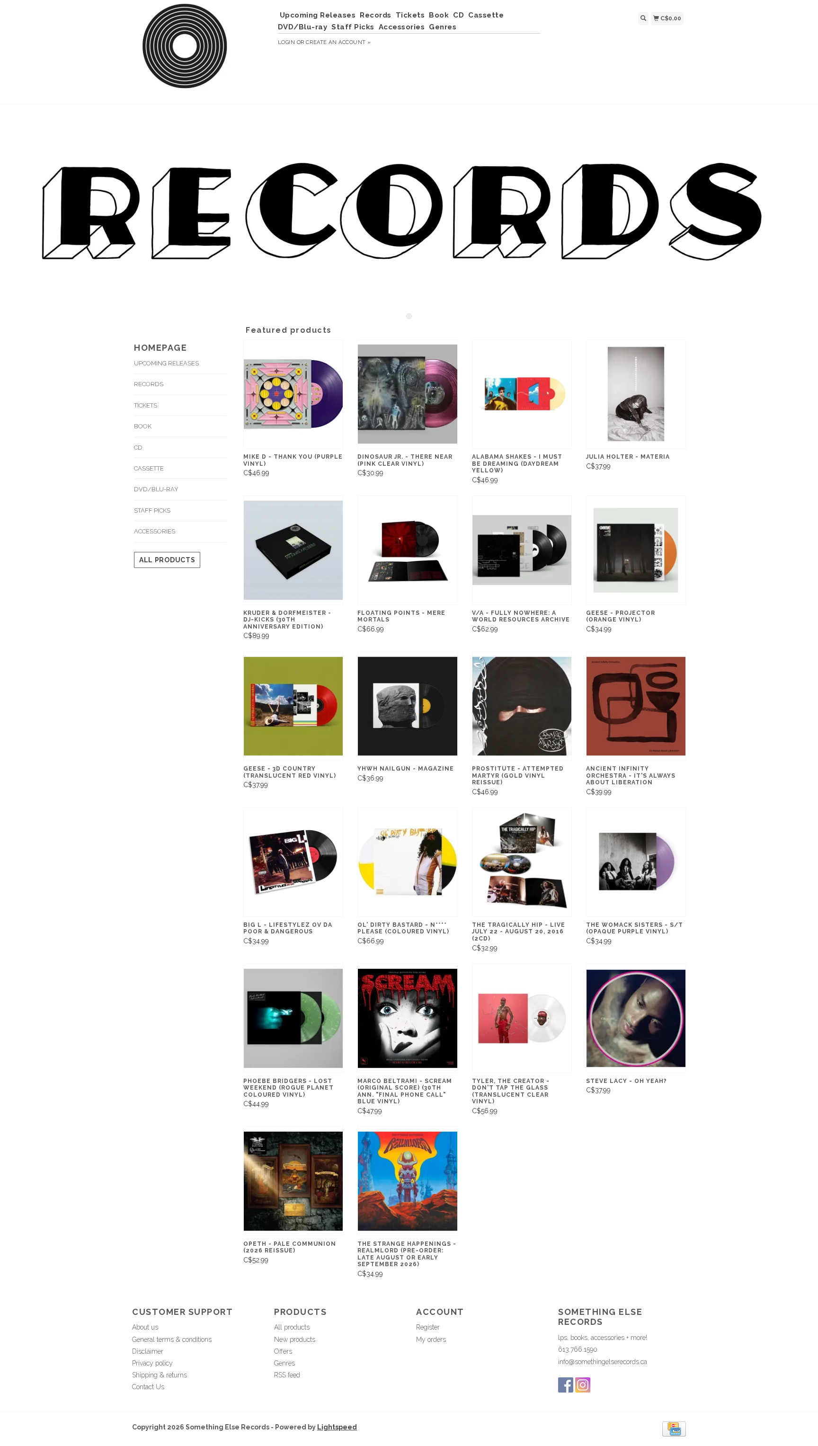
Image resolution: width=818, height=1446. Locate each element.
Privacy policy (152, 1363)
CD (458, 15)
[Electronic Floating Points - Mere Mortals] (407, 550)
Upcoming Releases (318, 15)
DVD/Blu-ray (303, 27)
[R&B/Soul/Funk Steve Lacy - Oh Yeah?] (636, 1018)
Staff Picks (352, 27)
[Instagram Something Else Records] (582, 1385)
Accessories (402, 27)
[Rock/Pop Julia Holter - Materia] (636, 394)
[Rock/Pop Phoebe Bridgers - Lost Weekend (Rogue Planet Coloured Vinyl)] (293, 1018)
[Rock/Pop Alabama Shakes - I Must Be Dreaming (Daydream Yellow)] (521, 394)
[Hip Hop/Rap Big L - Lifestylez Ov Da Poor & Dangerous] (293, 862)
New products (294, 1339)
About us (145, 1327)
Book (439, 15)
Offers (283, 1351)
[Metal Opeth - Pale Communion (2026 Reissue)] (293, 1181)
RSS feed (287, 1375)
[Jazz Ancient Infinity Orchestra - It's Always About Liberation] (636, 706)
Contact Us (148, 1387)
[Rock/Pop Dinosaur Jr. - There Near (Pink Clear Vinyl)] (407, 394)
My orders (431, 1339)
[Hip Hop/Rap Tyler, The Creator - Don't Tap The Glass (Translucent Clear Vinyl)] (521, 1018)
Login (286, 42)
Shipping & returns (159, 1375)
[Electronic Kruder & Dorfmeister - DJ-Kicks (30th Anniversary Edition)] (293, 550)
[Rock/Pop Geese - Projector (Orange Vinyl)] (636, 550)
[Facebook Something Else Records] (565, 1385)
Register (428, 1327)
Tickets (410, 15)
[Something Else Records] (201, 50)
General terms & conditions (172, 1339)
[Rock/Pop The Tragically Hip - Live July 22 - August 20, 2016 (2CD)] (521, 862)
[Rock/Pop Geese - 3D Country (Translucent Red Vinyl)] (293, 706)
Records (375, 15)
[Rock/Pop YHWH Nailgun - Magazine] (407, 706)
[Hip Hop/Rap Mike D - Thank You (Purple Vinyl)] (293, 394)
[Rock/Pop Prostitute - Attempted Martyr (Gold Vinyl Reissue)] (521, 706)
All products (167, 560)
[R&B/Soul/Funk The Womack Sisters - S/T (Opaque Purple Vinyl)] (636, 862)
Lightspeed (337, 1427)
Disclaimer (147, 1351)
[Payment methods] (674, 1428)
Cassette (486, 15)
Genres (442, 27)
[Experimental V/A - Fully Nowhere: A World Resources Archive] (521, 550)
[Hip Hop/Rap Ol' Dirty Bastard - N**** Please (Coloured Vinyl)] (407, 862)
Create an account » (338, 42)
